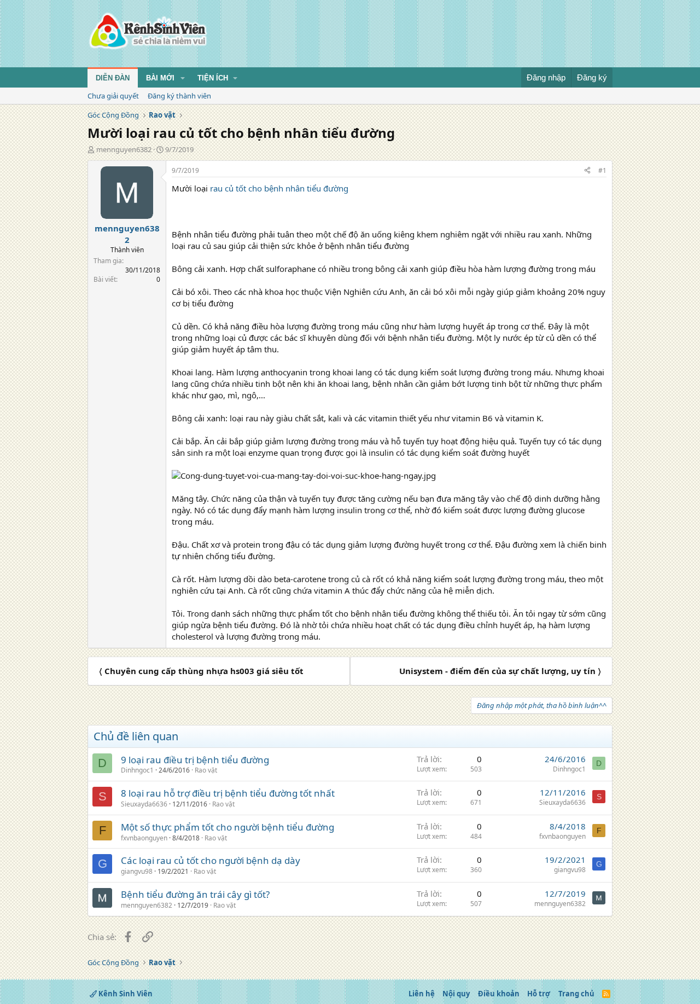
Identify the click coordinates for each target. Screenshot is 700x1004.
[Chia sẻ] (587, 171)
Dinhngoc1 (137, 770)
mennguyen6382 (123, 149)
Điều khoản (499, 994)
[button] (183, 78)
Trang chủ (576, 994)
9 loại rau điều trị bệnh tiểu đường (195, 759)
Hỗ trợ (538, 994)
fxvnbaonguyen (144, 838)
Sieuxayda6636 (144, 804)
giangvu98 (137, 871)
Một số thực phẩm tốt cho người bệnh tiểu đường (227, 827)
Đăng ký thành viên (179, 96)
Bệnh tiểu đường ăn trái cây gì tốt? (195, 894)
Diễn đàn (113, 78)
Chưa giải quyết (113, 96)
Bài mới (160, 78)
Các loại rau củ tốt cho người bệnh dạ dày (210, 860)
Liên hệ (422, 994)
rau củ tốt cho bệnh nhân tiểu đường (279, 188)
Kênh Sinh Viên (125, 994)
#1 (602, 170)
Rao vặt (206, 770)
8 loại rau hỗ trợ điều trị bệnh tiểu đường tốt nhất (228, 793)
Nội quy (456, 994)
